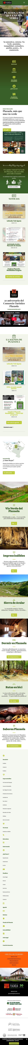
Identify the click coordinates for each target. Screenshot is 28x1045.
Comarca (4, 767)
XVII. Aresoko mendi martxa (14, 387)
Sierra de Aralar (6, 819)
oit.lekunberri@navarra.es (14, 958)
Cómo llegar (5, 877)
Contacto (4, 899)
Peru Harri (5, 801)
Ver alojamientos (13, 657)
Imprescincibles (7, 778)
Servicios (5, 888)
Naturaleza (6, 839)
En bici (4, 865)
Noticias (5, 915)
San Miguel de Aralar (7, 789)
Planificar (5, 873)
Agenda (5, 907)
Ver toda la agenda (13, 422)
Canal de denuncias (8, 945)
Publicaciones (6, 895)
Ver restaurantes (13, 746)
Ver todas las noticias (13, 276)
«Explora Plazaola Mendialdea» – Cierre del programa (14, 413)
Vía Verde (5, 827)
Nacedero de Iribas (7, 812)
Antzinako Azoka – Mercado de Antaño (14, 245)
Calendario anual (8, 427)
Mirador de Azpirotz (7, 808)
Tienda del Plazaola (8, 922)
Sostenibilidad (6, 930)
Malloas (4, 816)
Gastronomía (6, 846)
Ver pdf (6, 130)
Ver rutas (13, 701)
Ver (13, 523)
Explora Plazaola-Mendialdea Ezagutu (14, 269)
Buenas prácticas (6, 892)
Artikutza (5, 804)
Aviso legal (5, 937)
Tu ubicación (8, 473)
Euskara (4, 770)
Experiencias (5, 857)
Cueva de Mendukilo (7, 786)
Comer (4, 884)
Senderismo (5, 861)
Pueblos (4, 763)
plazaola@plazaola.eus (14, 993)
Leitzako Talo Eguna (14, 221)
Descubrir (5, 759)
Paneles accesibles (13, 186)
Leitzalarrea (5, 797)
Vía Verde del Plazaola (7, 782)
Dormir (4, 880)
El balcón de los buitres (7, 793)
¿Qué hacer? (6, 854)
